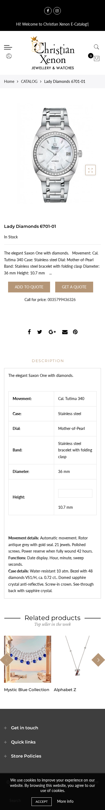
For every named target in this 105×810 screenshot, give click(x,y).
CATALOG (29, 81)
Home (9, 81)
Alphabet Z (65, 689)
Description (48, 360)
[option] (27, 664)
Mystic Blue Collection (26, 689)
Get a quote (74, 287)
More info (65, 801)
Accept (42, 802)
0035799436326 (62, 299)
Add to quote (29, 287)
